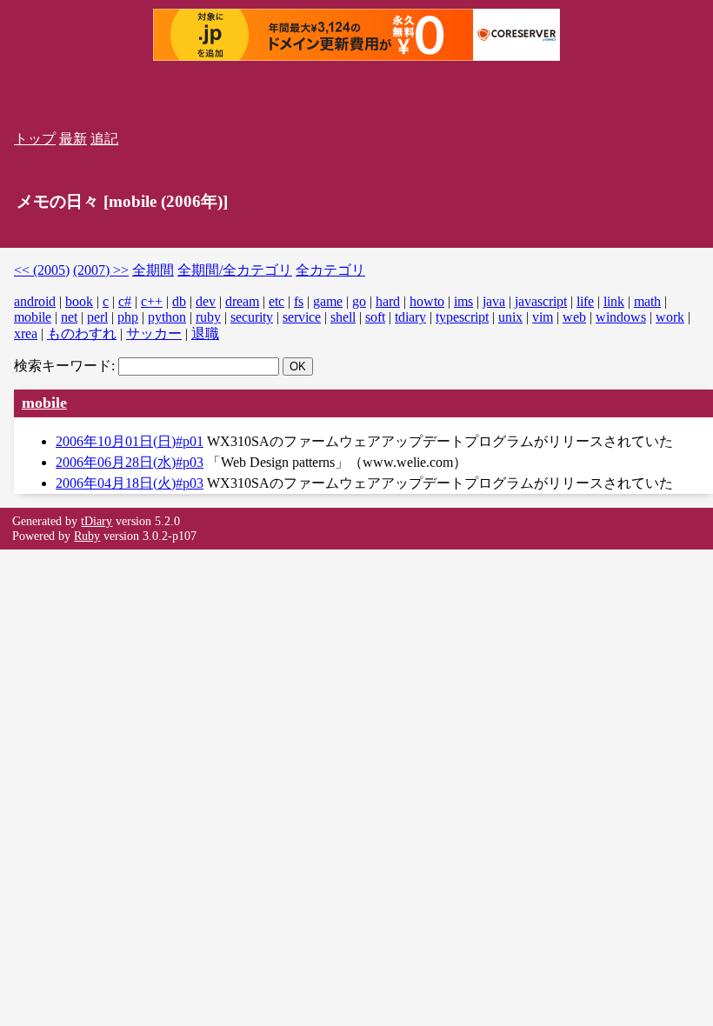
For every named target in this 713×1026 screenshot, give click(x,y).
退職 (205, 333)
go (359, 301)
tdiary (410, 317)
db (179, 301)
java (494, 301)
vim (542, 317)
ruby (208, 317)
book (79, 301)
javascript (541, 301)
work (670, 317)
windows (621, 317)
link (613, 301)
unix (510, 317)
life (585, 301)
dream (242, 301)
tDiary (96, 521)
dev (206, 301)
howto (427, 301)
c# (124, 301)
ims (463, 301)
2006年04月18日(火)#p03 (129, 483)
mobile (32, 317)
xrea (25, 333)
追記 (104, 138)
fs (298, 301)
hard (388, 301)
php (127, 317)
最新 (73, 138)
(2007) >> (101, 270)
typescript (462, 317)
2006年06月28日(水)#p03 (129, 462)
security (251, 317)
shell (343, 317)
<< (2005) (42, 270)
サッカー (154, 333)
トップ (35, 138)
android (35, 301)
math (647, 301)
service (302, 317)
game (328, 301)
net (69, 317)
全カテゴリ (330, 270)
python (167, 317)
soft (375, 317)
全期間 (153, 270)
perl (97, 317)
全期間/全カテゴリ (234, 270)
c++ (152, 301)
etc (276, 301)
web (574, 317)
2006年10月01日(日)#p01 (129, 441)
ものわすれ (82, 333)
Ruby (87, 536)
